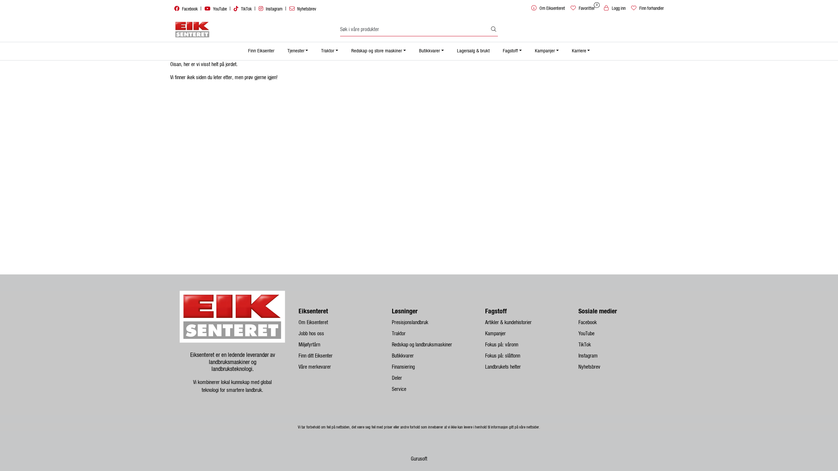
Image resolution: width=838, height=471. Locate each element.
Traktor (327, 50)
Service (399, 389)
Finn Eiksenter (261, 50)
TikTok (246, 9)
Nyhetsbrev (306, 9)
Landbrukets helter (503, 367)
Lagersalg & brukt (473, 50)
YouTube (220, 9)
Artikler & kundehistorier (508, 322)
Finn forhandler (651, 8)
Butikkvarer (429, 50)
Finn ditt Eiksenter (316, 355)
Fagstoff (510, 50)
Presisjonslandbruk (410, 322)
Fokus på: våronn (501, 344)
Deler (397, 378)
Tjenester (295, 50)
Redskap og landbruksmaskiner (422, 344)
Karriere (579, 50)
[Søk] (493, 29)
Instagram (274, 9)
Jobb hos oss (311, 333)
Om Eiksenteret (313, 322)
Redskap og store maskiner (376, 50)
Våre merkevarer (315, 367)
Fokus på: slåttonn (502, 355)
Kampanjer (545, 50)
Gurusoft (419, 459)
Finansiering (403, 367)
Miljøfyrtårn (309, 344)
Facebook (190, 9)
